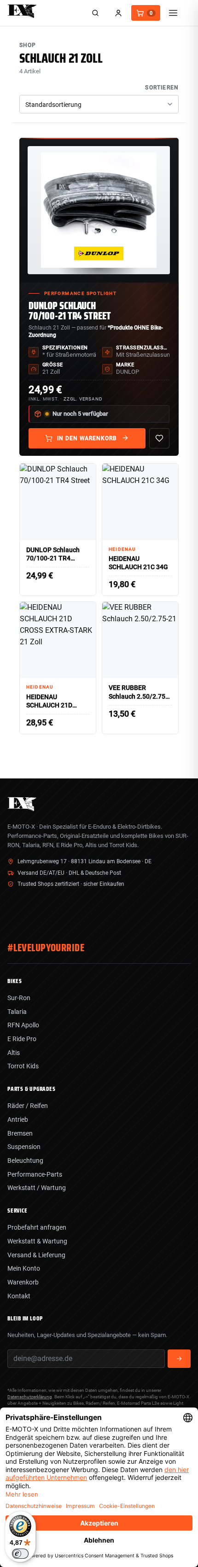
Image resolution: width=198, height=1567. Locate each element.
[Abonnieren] (179, 1358)
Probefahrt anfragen (36, 1227)
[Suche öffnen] (95, 13)
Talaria (17, 1011)
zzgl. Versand (83, 398)
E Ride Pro (21, 1039)
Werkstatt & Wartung (37, 1241)
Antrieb (17, 1119)
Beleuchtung (25, 1160)
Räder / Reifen (27, 1105)
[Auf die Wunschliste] (159, 438)
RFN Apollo (23, 1025)
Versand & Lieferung (36, 1255)
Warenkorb (23, 1282)
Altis (13, 1052)
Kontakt (18, 1296)
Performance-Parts (34, 1174)
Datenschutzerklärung (29, 1396)
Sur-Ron (18, 997)
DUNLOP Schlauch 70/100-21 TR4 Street (70, 311)
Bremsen (20, 1133)
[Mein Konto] (118, 13)
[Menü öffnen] (173, 13)
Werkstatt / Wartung (36, 1187)
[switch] (20, 1554)
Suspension (24, 1146)
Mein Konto (23, 1268)
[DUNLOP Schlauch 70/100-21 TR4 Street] (99, 210)
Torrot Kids (23, 1066)
